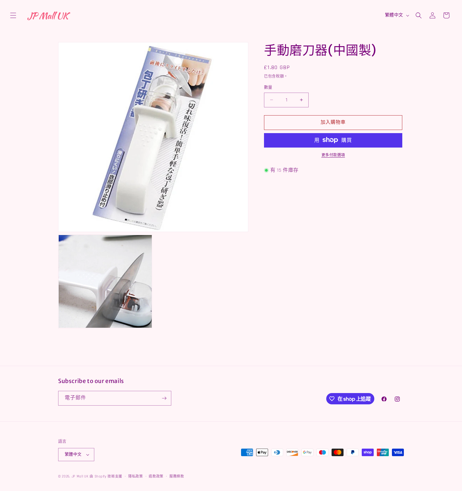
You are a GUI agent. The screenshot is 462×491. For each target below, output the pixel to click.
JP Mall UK (80, 476)
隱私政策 (135, 476)
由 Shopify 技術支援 (106, 476)
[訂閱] (164, 398)
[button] (13, 15)
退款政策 (156, 476)
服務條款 (176, 476)
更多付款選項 (333, 155)
